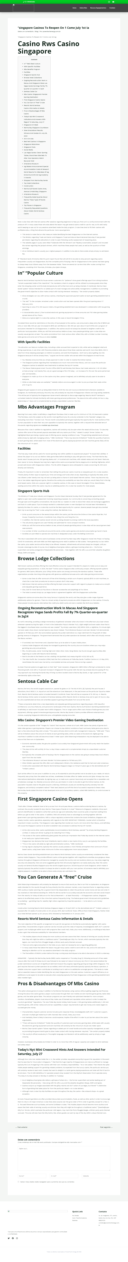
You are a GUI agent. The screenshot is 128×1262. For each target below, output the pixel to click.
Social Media (28, 150)
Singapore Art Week (31, 125)
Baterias (74, 1220)
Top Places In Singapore (32, 205)
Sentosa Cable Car (30, 91)
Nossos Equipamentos (98, 8)
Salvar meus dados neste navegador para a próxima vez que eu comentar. (47, 1182)
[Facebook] (13, 1238)
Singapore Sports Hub (32, 75)
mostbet (53, 337)
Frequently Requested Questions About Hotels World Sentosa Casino (36, 211)
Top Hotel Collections (31, 183)
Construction (28, 186)
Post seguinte (106, 1127)
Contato (112, 8)
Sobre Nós (83, 8)
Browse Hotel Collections (33, 78)
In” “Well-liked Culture (32, 64)
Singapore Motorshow (32, 144)
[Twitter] (9, 1238)
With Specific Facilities (32, 66)
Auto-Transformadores (79, 1218)
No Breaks (75, 1215)
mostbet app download (49, 425)
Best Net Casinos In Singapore (35, 141)
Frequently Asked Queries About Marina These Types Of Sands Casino (35, 199)
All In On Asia (28, 139)
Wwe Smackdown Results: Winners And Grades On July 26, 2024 (35, 133)
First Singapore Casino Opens (34, 100)
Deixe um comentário (25, 31)
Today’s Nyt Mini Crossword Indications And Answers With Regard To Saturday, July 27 (34, 119)
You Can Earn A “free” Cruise (34, 102)
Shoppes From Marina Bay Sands (36, 180)
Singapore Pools (29, 147)
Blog (36, 31)
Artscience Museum (31, 164)
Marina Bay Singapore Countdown (36, 128)
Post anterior (21, 1127)
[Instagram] (17, 1238)
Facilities (27, 72)
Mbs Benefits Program (32, 69)
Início (74, 8)
